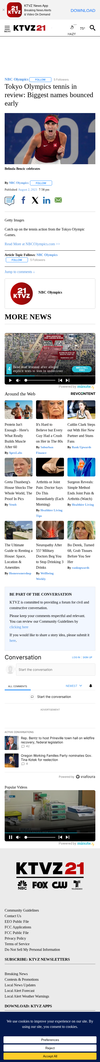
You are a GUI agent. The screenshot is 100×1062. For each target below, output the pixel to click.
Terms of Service (17, 944)
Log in (76, 657)
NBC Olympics (19, 183)
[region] (50, 718)
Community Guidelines (22, 910)
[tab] (18, 686)
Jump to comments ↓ (20, 272)
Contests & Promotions (22, 979)
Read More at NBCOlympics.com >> (32, 244)
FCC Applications (18, 927)
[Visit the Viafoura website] (85, 777)
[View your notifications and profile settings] (90, 685)
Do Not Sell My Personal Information (32, 950)
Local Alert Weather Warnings (27, 996)
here (13, 641)
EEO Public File (17, 921)
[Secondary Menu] (11, 28)
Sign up (87, 657)
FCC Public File (17, 933)
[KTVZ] (32, 28)
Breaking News (16, 974)
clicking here (19, 627)
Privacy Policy (15, 938)
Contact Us (13, 916)
